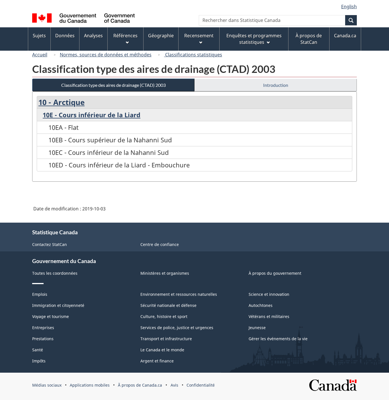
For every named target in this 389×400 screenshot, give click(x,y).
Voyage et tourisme (50, 316)
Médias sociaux (47, 385)
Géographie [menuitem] (161, 35)
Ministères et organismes (164, 273)
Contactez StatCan (49, 244)
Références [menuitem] (125, 35)
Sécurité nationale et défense (168, 305)
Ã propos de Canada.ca (140, 385)
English (349, 6)
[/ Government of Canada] (83, 18)
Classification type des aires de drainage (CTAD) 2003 (113, 85)
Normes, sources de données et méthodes (105, 55)
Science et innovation (269, 294)
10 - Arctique (61, 102)
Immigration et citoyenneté (58, 305)
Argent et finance (157, 361)
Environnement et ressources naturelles (178, 294)
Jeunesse (257, 327)
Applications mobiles (90, 385)
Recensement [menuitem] (199, 35)
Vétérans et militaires (269, 316)
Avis (174, 385)
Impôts (39, 361)
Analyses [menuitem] (93, 35)
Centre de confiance (159, 244)
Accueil (39, 55)
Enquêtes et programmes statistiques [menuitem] (254, 38)
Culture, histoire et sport (163, 316)
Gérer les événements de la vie (278, 338)
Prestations (43, 338)
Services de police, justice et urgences (176, 327)
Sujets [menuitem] (39, 35)
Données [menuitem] (65, 35)
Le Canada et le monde (162, 349)
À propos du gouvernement (275, 273)
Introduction (275, 85)
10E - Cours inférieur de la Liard (91, 114)
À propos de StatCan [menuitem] (309, 38)
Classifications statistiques (193, 55)
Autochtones (261, 305)
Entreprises (43, 327)
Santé (37, 349)
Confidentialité (201, 385)
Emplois (39, 294)
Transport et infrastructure (166, 338)
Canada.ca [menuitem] (345, 35)
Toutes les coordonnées (54, 273)
